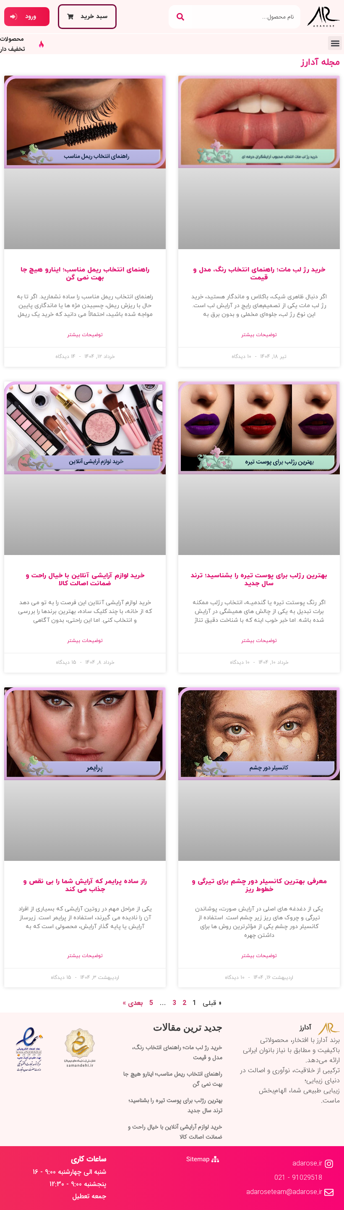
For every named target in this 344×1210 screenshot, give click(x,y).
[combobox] (246, 17)
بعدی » (132, 1003)
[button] (335, 43)
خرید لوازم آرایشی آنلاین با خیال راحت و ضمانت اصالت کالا (85, 579)
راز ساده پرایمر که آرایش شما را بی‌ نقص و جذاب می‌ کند (85, 885)
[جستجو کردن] (180, 17)
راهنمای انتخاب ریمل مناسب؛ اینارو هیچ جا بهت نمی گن (85, 273)
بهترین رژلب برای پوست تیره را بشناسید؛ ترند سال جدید (259, 579)
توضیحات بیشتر (259, 334)
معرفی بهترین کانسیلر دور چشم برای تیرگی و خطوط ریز (259, 885)
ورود (30, 16)
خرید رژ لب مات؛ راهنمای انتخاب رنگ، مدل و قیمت (259, 273)
